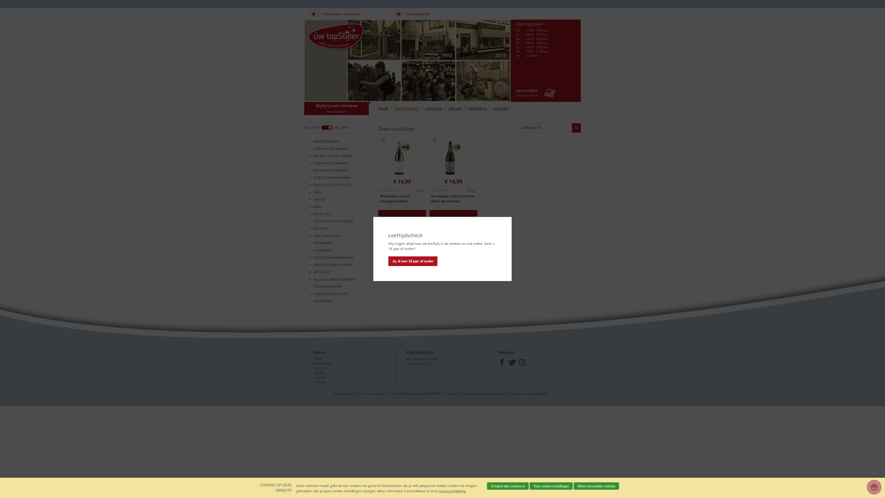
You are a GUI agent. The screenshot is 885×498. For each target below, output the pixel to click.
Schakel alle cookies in (508, 486)
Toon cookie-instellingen (551, 486)
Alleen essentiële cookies (596, 486)
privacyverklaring (452, 491)
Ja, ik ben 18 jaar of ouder (413, 261)
